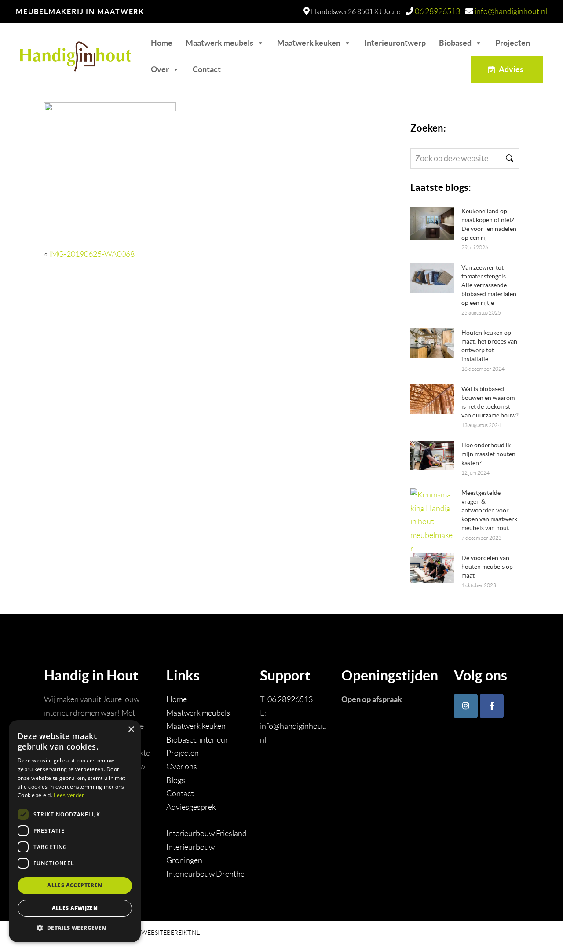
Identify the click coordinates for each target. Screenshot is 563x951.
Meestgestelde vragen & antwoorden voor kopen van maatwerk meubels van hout (489, 510)
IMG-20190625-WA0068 (92, 254)
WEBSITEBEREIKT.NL (170, 932)
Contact (207, 69)
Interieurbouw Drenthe (205, 874)
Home (161, 43)
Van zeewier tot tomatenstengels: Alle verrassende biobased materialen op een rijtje (488, 285)
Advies (511, 69)
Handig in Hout (62, 52)
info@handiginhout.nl (511, 11)
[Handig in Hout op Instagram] (466, 706)
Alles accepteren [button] (74, 885)
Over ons (181, 766)
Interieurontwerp (395, 43)
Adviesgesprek (191, 807)
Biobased (455, 43)
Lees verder (69, 795)
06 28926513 (437, 11)
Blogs (175, 780)
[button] (75, 927)
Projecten (512, 43)
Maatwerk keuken (308, 43)
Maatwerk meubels (219, 43)
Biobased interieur (197, 739)
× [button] (131, 729)
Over (160, 69)
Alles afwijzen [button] (75, 908)
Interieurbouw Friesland (206, 833)
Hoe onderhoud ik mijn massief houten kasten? (488, 454)
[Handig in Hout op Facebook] (492, 706)
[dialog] (75, 831)
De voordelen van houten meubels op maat (487, 566)
